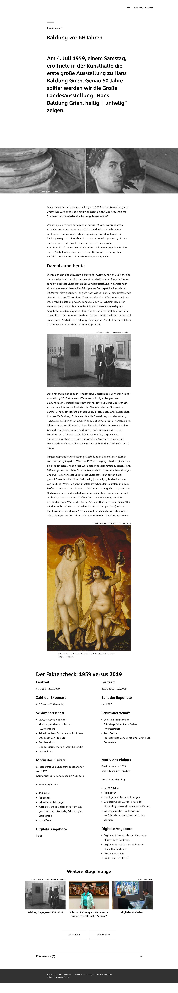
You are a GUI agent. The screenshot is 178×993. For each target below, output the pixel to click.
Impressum (57, 974)
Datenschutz (67, 974)
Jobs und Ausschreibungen (84, 974)
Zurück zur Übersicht (143, 7)
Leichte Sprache (106, 974)
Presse (49, 974)
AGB (97, 974)
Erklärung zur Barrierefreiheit (58, 977)
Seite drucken (102, 934)
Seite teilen (74, 934)
